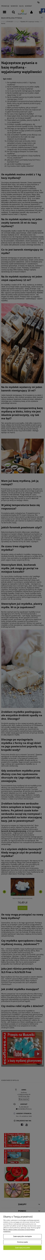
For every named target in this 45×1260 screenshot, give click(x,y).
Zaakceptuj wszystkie (22, 1248)
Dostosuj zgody (22, 1242)
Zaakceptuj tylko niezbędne (22, 1236)
